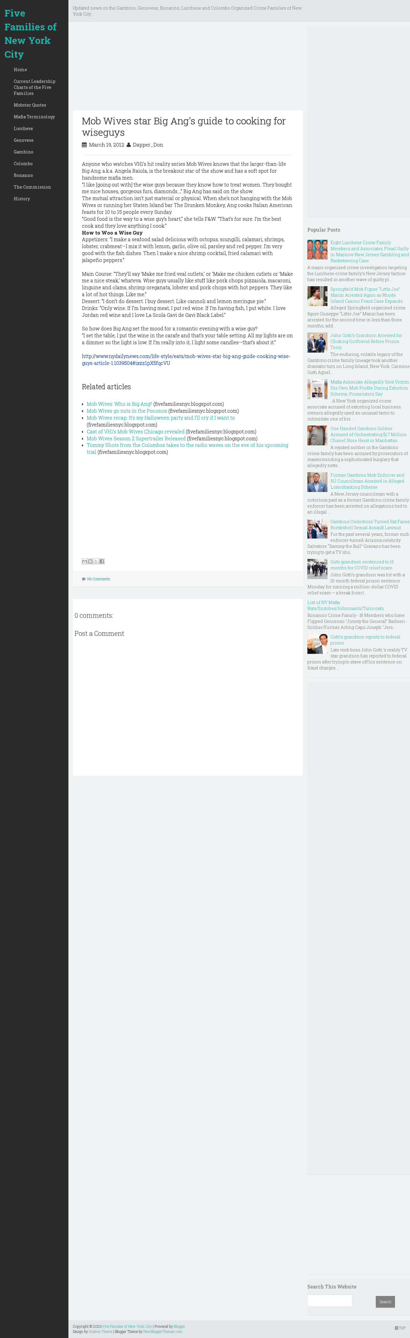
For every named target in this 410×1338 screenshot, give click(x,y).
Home (20, 69)
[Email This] (85, 561)
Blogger (179, 1326)
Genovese (24, 140)
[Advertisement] (188, 68)
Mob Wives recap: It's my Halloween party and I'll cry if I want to (161, 417)
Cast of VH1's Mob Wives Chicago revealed (136, 431)
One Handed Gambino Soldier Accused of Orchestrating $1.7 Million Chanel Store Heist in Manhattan (368, 434)
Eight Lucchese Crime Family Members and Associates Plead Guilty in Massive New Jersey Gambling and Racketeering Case (369, 251)
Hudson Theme (100, 1331)
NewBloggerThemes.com (162, 1331)
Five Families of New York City (31, 33)
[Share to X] (96, 561)
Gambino (23, 152)
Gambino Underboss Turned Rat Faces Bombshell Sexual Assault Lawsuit (370, 524)
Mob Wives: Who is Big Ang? (119, 404)
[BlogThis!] (90, 561)
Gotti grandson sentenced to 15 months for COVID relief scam (362, 565)
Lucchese (23, 128)
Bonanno (23, 175)
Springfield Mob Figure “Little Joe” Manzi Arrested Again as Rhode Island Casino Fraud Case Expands (366, 295)
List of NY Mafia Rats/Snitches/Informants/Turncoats (345, 605)
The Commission (32, 187)
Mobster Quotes (30, 105)
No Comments (98, 578)
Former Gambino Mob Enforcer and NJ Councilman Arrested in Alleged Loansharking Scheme (367, 481)
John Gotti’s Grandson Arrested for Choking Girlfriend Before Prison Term (366, 341)
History (22, 199)
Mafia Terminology (34, 117)
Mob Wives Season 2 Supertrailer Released (136, 438)
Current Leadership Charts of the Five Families (35, 87)
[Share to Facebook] (102, 561)
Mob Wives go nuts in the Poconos (127, 411)
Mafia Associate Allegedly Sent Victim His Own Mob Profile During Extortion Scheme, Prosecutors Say (369, 388)
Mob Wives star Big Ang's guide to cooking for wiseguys (184, 126)
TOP (401, 1327)
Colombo (23, 163)
